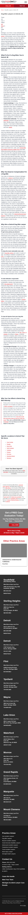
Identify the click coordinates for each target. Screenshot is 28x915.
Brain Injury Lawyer (7, 851)
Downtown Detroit (11, 456)
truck (8, 497)
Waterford (9, 733)
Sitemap (4, 902)
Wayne (7, 697)
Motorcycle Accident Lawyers (10, 845)
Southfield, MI (13, 498)
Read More (5, 564)
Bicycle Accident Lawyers (9, 840)
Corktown (9, 450)
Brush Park (9, 446)
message (6, 421)
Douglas (8, 444)
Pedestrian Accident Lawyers (10, 847)
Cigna (16, 334)
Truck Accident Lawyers (8, 849)
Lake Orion (9, 715)
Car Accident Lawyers (8, 836)
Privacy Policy (9, 902)
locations (7, 501)
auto (5, 497)
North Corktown (10, 448)
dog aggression (8, 284)
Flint (6, 661)
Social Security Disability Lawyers (11, 843)
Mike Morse (8, 488)
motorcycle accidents (16, 497)
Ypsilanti (8, 679)
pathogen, (6, 120)
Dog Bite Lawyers (7, 838)
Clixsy (24, 905)
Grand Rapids (11, 772)
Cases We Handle (8, 876)
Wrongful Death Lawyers (9, 854)
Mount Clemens (12, 809)
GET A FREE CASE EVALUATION (13, 913)
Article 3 (10, 178)
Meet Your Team (7, 879)
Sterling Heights (15, 500)
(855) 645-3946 (11, 862)
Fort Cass (9, 454)
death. (10, 127)
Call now (15, 525)
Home (2, 9)
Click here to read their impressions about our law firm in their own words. (13, 418)
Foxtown (9, 452)
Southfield (9, 580)
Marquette (9, 791)
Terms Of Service (17, 902)
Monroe (7, 752)
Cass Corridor (10, 442)
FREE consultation (8, 406)
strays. (3, 36)
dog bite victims (9, 253)
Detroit (9, 500)
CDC (2, 256)
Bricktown (9, 458)
